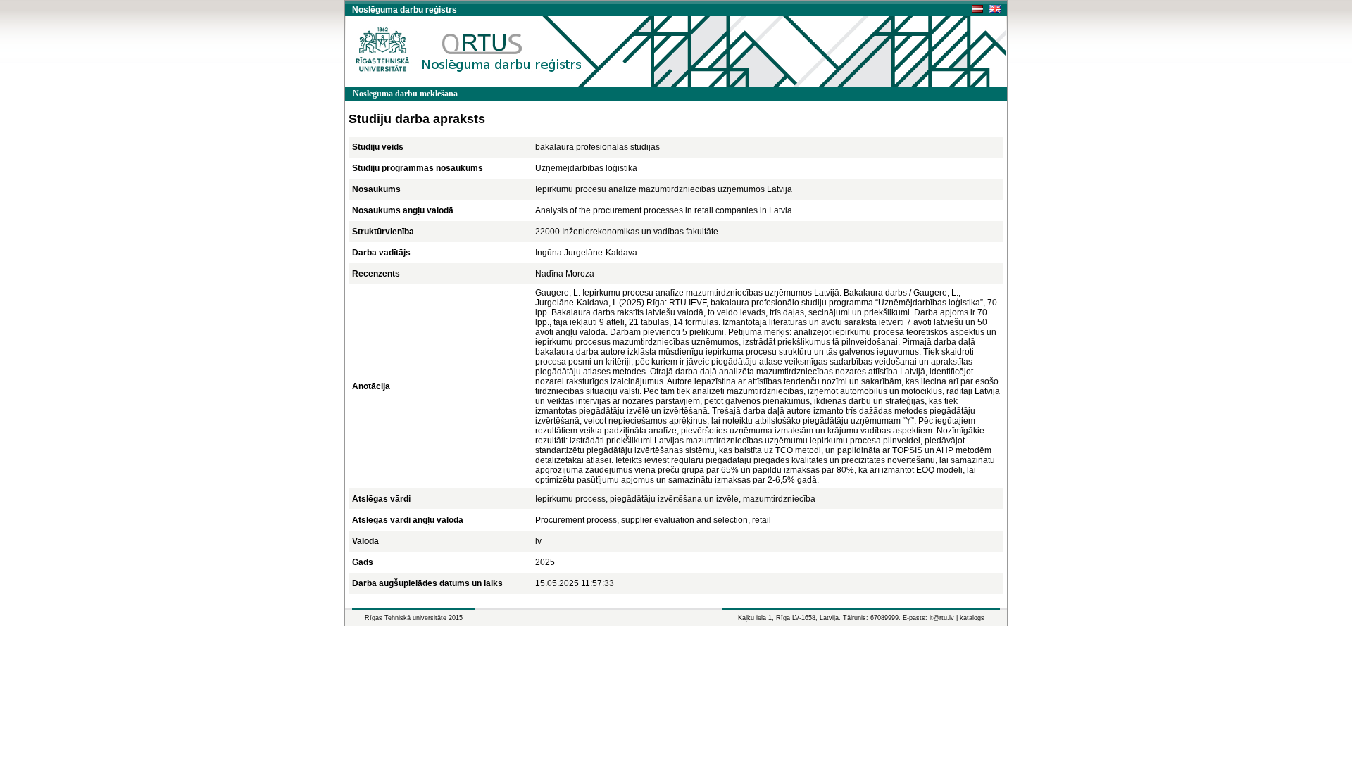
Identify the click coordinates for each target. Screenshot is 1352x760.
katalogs (972, 617)
